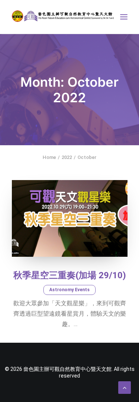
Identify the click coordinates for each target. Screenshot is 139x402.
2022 (67, 157)
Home (49, 157)
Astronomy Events (69, 289)
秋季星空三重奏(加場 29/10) (69, 275)
